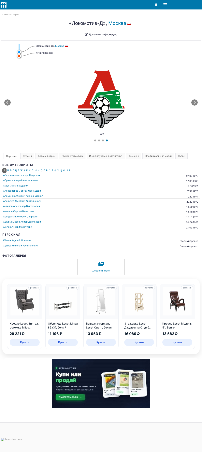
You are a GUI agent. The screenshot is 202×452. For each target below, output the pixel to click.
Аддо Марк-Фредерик (15, 185)
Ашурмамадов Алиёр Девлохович (22, 221)
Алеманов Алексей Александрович (23, 195)
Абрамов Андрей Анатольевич (20, 180)
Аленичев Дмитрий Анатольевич (22, 200)
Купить (24, 342)
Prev (7, 102)
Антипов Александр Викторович (21, 206)
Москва (117, 23)
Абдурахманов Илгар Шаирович (21, 175)
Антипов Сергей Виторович (19, 211)
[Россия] (129, 23)
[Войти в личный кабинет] (156, 4)
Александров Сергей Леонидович (22, 190)
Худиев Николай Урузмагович (20, 245)
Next (194, 102)
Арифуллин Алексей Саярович (20, 216)
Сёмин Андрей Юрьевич (17, 240)
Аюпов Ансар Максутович (18, 226)
